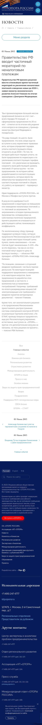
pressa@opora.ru (8, 684)
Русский (6, 471)
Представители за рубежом (17, 619)
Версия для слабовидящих (14, 14)
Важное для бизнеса (21, 358)
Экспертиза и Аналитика (11, 543)
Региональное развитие (21, 362)
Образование (7, 560)
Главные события (24, 28)
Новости (10, 28)
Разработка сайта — (12, 570)
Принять (10, 718)
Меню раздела (21, 37)
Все (21, 346)
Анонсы (21, 354)
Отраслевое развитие (21, 367)
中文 (22, 471)
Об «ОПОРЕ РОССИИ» (11, 526)
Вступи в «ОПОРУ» (12, 518)
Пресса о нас (21, 379)
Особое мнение (21, 383)
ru (38, 10)
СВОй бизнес (21, 404)
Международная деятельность (21, 371)
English (15, 471)
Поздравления (21, 396)
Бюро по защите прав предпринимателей (21, 387)
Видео (21, 392)
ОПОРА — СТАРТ (21, 408)
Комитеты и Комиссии (10, 536)
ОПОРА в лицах (21, 375)
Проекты (5, 563)
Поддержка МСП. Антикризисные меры (21, 400)
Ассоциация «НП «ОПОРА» (12, 529)
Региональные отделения (16, 616)
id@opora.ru (8, 599)
